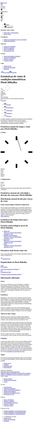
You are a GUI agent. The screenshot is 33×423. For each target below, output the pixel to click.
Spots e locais (7, 34)
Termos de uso (7, 66)
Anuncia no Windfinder (10, 57)
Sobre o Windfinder (9, 49)
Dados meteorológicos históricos (12, 56)
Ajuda (7, 24)
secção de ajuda (16, 331)
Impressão (6, 69)
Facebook (13, 72)
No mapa (3, 100)
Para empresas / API (9, 51)
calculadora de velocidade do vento (15, 351)
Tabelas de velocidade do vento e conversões (15, 39)
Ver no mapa (6, 72)
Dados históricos (5, 216)
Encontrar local (6, 258)
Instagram (23, 412)
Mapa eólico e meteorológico (11, 32)
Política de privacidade (9, 67)
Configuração (9, 27)
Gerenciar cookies (8, 60)
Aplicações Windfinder (9, 46)
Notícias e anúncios (9, 59)
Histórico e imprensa (9, 48)
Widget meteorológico (9, 41)
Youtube (23, 414)
